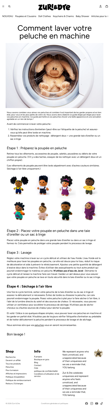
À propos (38, 356)
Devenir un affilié (13, 360)
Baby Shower (82, 16)
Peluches (10, 367)
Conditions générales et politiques (54, 403)
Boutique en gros (41, 359)
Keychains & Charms (63, 16)
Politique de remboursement (18, 380)
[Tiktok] (101, 403)
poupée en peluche (52, 148)
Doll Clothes (44, 16)
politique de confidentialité (46, 371)
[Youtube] (96, 403)
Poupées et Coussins (25, 16)
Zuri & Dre (16, 403)
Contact (37, 365)
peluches (39, 325)
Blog (36, 362)
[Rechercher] (9, 6)
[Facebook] (86, 403)
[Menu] (3, 6)
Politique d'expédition (15, 377)
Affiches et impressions (16, 373)
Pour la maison (12, 370)
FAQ (36, 368)
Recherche (11, 357)
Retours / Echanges (14, 383)
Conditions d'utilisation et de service (46, 375)
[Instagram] (91, 403)
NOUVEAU (7, 16)
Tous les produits (13, 363)
